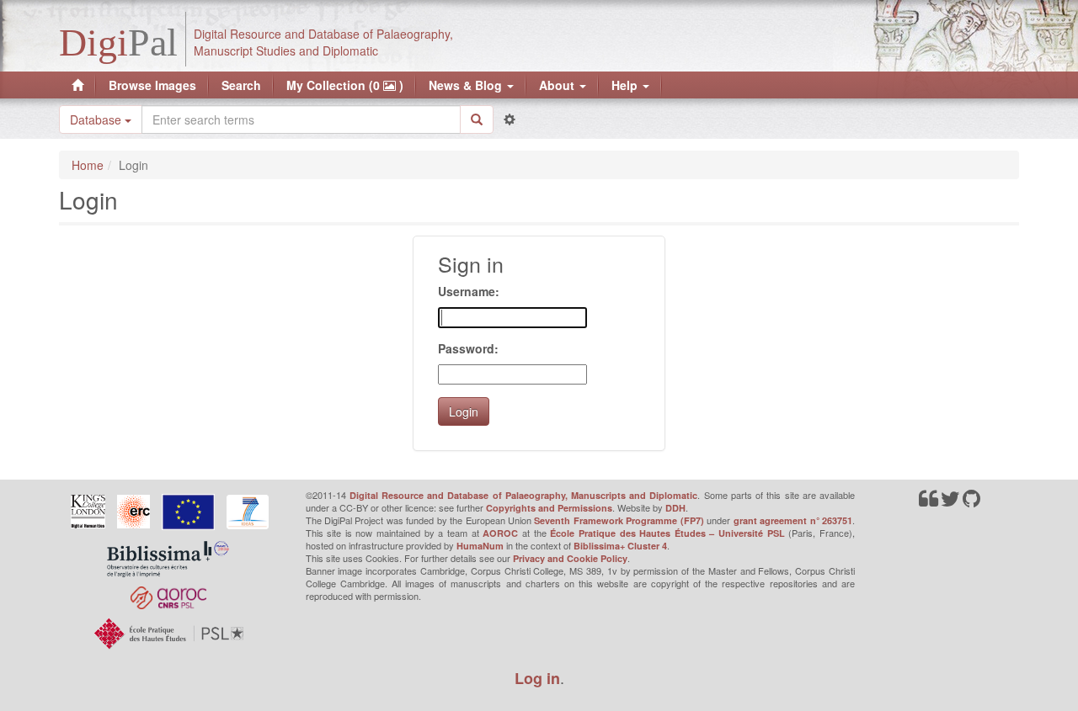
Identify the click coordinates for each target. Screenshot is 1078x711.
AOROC (500, 533)
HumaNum (480, 545)
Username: (468, 291)
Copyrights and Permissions (549, 507)
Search (241, 85)
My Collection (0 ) (344, 85)
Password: (468, 348)
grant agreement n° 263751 (793, 520)
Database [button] (97, 119)
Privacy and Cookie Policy (570, 558)
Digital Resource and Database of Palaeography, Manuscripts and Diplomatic (524, 495)
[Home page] (77, 85)
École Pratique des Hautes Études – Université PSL (667, 533)
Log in (537, 678)
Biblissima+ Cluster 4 (620, 545)
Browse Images (152, 85)
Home (88, 165)
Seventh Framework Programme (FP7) (618, 520)
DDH (675, 507)
